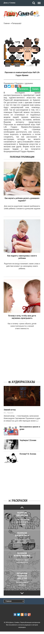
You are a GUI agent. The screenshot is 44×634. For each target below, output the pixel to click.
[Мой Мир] (16, 86)
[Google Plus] (19, 86)
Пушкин (10, 413)
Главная (7, 23)
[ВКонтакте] (5, 86)
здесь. (20, 142)
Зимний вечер (10, 410)
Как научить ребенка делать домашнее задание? (22, 199)
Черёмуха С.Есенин (28, 440)
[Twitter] (9, 86)
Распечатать (23, 89)
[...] (37, 421)
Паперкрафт (17, 23)
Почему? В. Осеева (28, 454)
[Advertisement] (22, 31)
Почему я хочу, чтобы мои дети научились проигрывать (22, 317)
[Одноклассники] (12, 86)
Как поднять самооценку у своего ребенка (22, 257)
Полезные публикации (22, 157)
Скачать (35, 89)
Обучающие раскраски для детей (22, 575)
